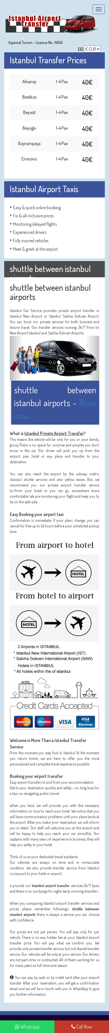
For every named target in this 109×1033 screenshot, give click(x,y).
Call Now (83, 1026)
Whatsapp (29, 1026)
